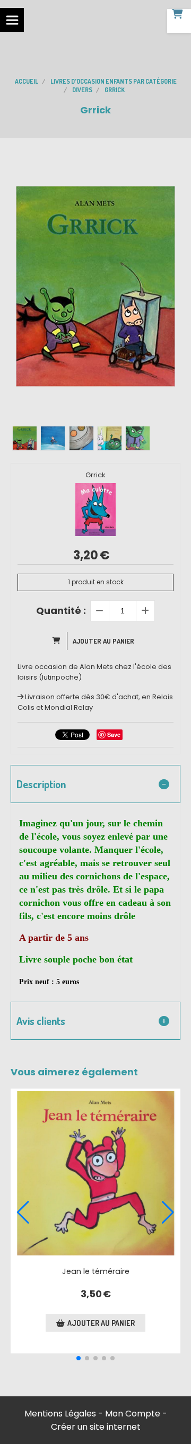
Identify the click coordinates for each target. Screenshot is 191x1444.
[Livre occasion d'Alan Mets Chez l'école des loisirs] (95, 1173)
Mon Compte (132, 1413)
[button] (78, 1358)
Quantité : (61, 610)
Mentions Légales (60, 1413)
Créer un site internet (96, 1427)
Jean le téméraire (95, 1271)
